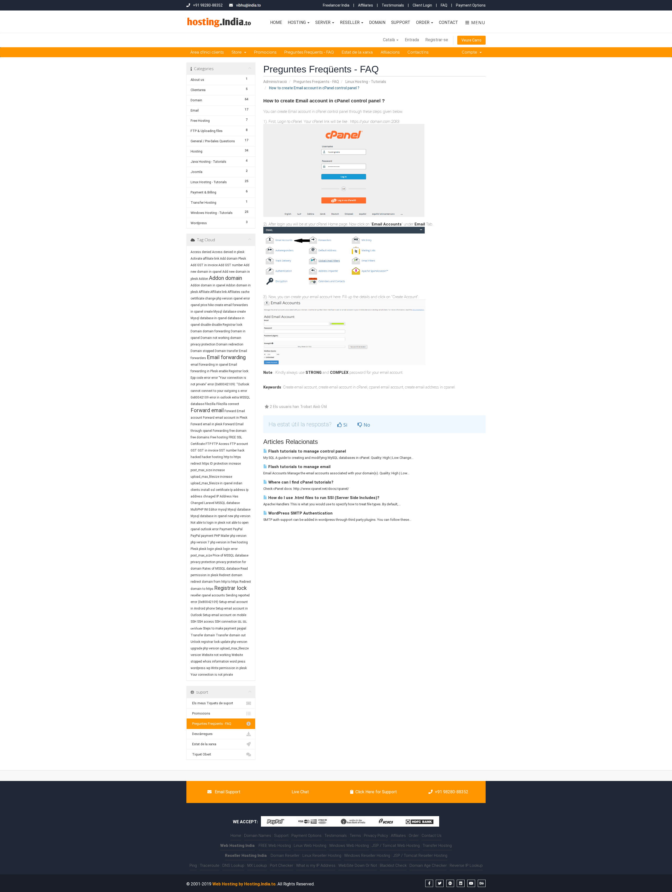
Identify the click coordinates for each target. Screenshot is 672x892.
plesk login (206, 549)
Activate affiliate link (205, 258)
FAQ (444, 5)
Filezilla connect (227, 404)
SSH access (205, 621)
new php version (239, 516)
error (207, 378)
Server (323, 22)
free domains (200, 437)
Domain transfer (226, 351)
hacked (196, 457)
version (196, 655)
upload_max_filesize (234, 648)
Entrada (412, 39)
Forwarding (221, 431)
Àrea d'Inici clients (207, 52)
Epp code (197, 378)
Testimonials (393, 5)
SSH (193, 621)
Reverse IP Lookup (466, 865)
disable (206, 325)
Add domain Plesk (233, 258)
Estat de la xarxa (357, 52)
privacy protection (203, 562)
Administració (275, 82)
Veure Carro (471, 40)
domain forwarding (216, 331)
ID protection (219, 463)
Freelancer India (336, 5)
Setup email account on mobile (224, 615)
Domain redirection (229, 344)
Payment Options (471, 5)
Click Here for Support (376, 791)
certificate (197, 298)
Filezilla (210, 404)
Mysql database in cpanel (209, 516)
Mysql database (239, 509)
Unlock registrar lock (205, 642)
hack (241, 450)
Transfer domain (203, 635)
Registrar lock (230, 588)
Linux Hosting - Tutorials (365, 82)
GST (194, 450)
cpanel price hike (202, 305)
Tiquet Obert (201, 754)
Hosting (297, 22)
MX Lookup (257, 865)
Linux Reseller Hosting (321, 855)
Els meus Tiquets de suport (212, 703)
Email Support (227, 791)
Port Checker (281, 865)
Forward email (207, 410)
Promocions (265, 52)
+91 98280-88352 (451, 791)
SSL (240, 621)
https (205, 463)
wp (208, 668)
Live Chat (300, 791)
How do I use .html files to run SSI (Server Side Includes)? (323, 497)
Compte (470, 52)
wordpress (198, 668)
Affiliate (204, 292)
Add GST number (230, 265)
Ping (193, 865)
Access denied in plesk (228, 252)
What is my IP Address (315, 865)
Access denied (201, 252)
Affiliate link (218, 292)
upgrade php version (205, 648)
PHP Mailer (221, 536)
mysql (222, 509)
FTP (209, 444)
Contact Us (432, 835)
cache (245, 292)
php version (238, 536)
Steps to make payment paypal (224, 628)
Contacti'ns (417, 52)
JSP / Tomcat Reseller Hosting (420, 855)
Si (344, 425)
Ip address (237, 490)
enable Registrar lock (233, 371)
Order (423, 22)
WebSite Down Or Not (357, 865)
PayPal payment (202, 536)
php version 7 (200, 542)
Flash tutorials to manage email (298, 466)
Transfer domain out (231, 635)
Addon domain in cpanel (208, 285)
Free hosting (219, 437)
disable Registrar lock (227, 325)
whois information (216, 661)
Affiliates (365, 5)
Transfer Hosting (437, 845)
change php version (219, 298)
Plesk (194, 549)
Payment (225, 529)
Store (238, 52)
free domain (237, 431)
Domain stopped (202, 351)
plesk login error (226, 549)
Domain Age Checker (428, 865)
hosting (217, 457)
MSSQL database (227, 503)
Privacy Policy (376, 835)
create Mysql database (220, 311)
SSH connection (226, 621)
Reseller (350, 22)
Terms (355, 835)
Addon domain (225, 278)
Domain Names (257, 835)
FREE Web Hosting (275, 845)
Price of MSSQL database (230, 555)
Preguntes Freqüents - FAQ (309, 52)
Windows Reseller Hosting (367, 855)
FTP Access (220, 444)
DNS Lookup (233, 865)
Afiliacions (390, 52)
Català (389, 39)
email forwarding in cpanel (209, 364)
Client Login (422, 5)
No (366, 425)
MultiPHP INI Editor (204, 509)
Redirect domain (230, 575)
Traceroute (209, 865)
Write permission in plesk (229, 668)
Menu (478, 22)
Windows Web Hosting (349, 845)
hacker (206, 457)
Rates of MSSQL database (221, 568)
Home (276, 22)
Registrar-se (436, 39)
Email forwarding (226, 357)
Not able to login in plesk (208, 522)
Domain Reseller (285, 855)
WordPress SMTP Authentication (300, 513)
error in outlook (220, 397)
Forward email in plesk (206, 424)
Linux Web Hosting (310, 845)
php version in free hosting (229, 542)
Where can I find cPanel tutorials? (300, 482)
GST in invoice (208, 450)
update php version (233, 642)
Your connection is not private (212, 674)
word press (237, 661)
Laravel (209, 503)
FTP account (239, 444)
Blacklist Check (393, 865)
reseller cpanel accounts (208, 595)
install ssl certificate (215, 490)
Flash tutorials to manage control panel (306, 451)
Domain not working (215, 338)
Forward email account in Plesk (225, 417)
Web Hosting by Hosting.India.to (244, 883)
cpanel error (241, 298)
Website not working (216, 655)
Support (400, 22)
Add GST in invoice (204, 265)
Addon (203, 279)
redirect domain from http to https (215, 582)
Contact (448, 22)
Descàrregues (202, 734)
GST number (228, 450)
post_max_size (201, 555)
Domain (377, 22)
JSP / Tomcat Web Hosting (396, 845)
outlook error (210, 529)
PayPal (238, 529)
